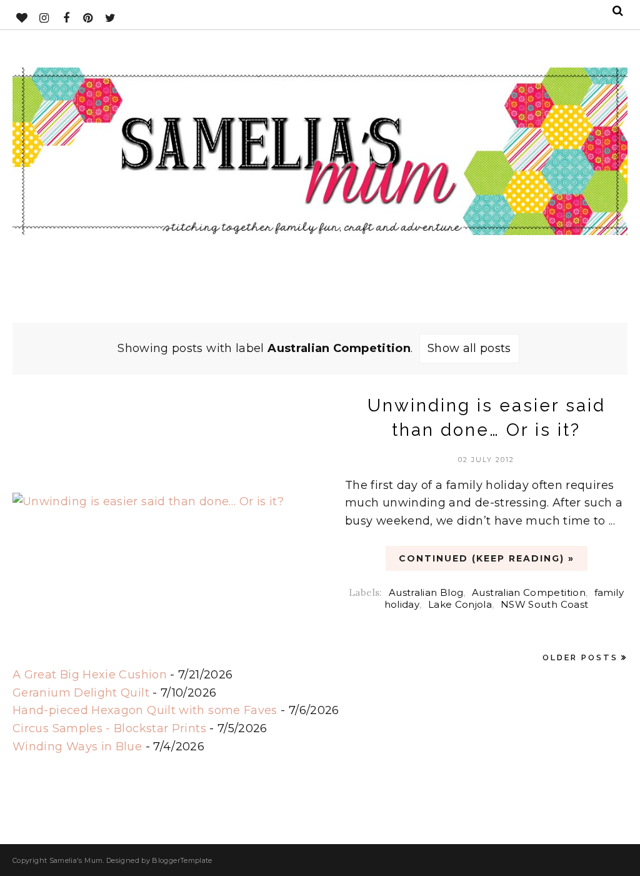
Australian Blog (426, 592)
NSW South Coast (544, 604)
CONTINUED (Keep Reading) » (486, 558)
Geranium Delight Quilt (80, 693)
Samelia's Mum (76, 860)
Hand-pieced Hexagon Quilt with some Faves (145, 710)
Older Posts (580, 657)
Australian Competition (529, 592)
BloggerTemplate (182, 860)
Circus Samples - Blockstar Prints (109, 728)
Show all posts (469, 348)
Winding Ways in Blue (77, 746)
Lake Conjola (460, 604)
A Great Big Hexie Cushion (89, 675)
